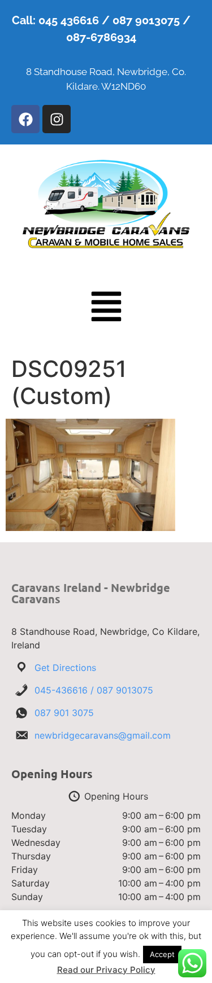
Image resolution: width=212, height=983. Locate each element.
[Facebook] (25, 119)
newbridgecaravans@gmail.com (102, 735)
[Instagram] (56, 119)
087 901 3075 (64, 712)
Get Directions (65, 667)
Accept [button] (162, 954)
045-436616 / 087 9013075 (93, 690)
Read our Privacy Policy (106, 969)
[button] (106, 309)
